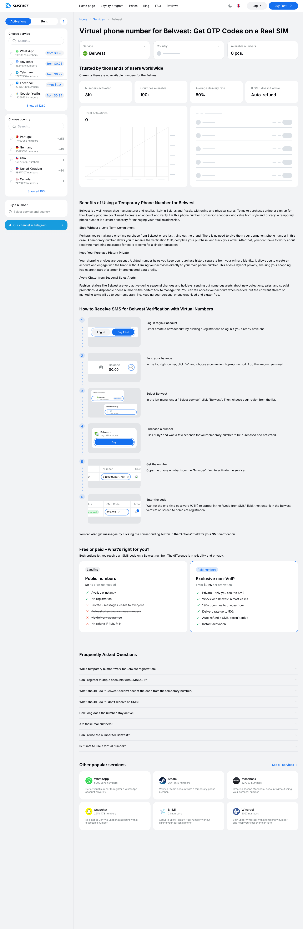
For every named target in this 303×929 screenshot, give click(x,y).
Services (99, 19)
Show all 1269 (36, 105)
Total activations (96, 113)
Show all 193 (36, 191)
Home (83, 19)
